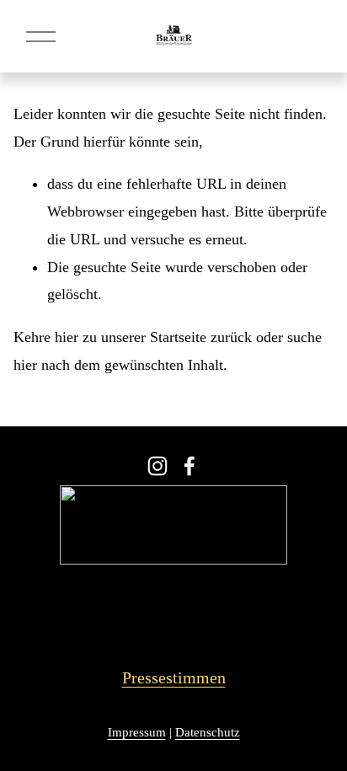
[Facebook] (189, 466)
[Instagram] (157, 466)
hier (66, 337)
